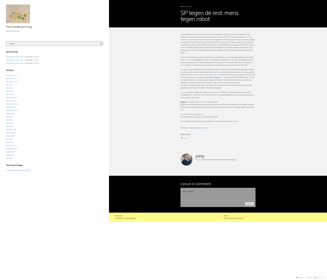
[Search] (54, 43)
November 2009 (11, 104)
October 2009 (11, 107)
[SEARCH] (101, 43)
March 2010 (10, 94)
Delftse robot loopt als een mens (210, 75)
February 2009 (11, 129)
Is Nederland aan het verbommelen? (18, 170)
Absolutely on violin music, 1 (15, 63)
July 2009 (9, 117)
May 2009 (9, 123)
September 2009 (12, 110)
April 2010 (9, 91)
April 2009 (9, 126)
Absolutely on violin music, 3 (15, 57)
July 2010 (9, 85)
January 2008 (10, 145)
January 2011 (10, 78)
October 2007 (11, 152)
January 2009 (10, 132)
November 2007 (11, 148)
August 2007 (10, 155)
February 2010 (11, 97)
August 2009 (10, 113)
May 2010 (9, 88)
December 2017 (11, 75)
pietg (200, 156)
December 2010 (11, 82)
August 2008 (10, 136)
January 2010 (10, 101)
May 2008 (9, 142)
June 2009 (9, 120)
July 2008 (9, 139)
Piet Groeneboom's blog (19, 26)
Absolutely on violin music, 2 (15, 60)
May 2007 (9, 158)
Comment (249, 204)
